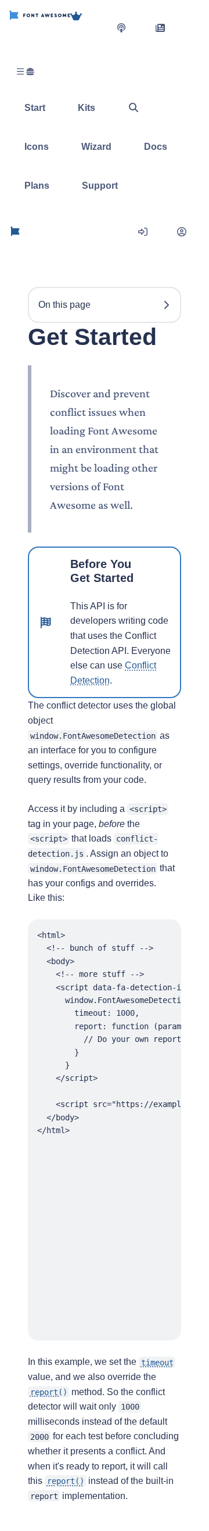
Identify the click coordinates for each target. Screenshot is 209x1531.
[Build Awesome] (87, 27)
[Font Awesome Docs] (15, 231)
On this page (64, 305)
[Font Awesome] (39, 27)
